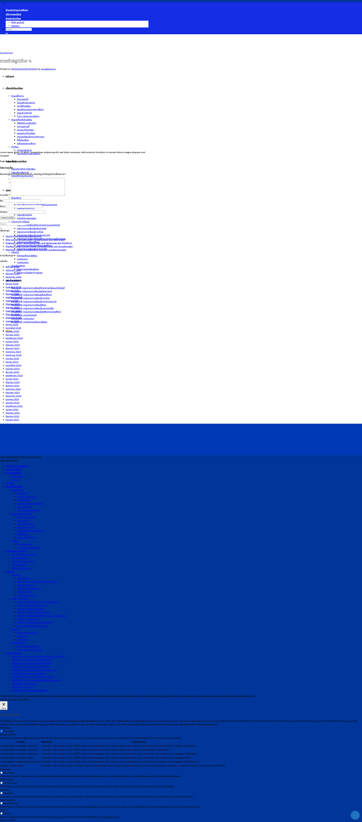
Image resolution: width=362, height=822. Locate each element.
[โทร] (355, 806)
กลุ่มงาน (15, 252)
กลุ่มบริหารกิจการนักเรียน (23, 169)
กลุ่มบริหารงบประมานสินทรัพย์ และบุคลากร (37, 581)
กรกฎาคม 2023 (13, 389)
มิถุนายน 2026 (13, 273)
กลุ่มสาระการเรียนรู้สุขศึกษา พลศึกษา (34, 622)
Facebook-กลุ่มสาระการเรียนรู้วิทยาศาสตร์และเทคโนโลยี (38, 288)
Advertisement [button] (7, 800)
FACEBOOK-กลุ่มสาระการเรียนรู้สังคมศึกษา (31, 294)
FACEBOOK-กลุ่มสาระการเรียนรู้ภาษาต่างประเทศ (34, 301)
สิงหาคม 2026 (13, 266)
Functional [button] (5, 769)
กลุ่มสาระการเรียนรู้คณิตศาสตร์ (31, 228)
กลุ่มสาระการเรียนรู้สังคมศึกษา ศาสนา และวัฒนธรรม (41, 615)
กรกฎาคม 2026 (13, 270)
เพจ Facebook (14, 653)
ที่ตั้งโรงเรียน (23, 534)
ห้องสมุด (15, 25)
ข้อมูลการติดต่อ (24, 507)
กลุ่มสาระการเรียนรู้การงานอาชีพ (32, 626)
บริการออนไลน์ (13, 14)
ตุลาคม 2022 (12, 409)
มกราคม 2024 (12, 368)
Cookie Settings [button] (8, 699)
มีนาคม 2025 (12, 324)
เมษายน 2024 (12, 358)
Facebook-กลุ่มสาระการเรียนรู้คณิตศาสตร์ (31, 291)
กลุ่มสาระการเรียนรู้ (20, 221)
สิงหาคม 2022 (12, 416)
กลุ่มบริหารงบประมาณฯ (22, 175)
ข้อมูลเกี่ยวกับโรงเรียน (21, 513)
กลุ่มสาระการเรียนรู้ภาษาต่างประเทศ (33, 612)
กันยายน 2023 (13, 382)
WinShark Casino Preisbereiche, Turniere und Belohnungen (36, 249)
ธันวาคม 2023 (12, 372)
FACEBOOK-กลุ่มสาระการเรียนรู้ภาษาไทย (30, 298)
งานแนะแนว (22, 259)
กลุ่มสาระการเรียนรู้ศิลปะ (28, 619)
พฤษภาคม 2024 (13, 355)
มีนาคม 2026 (12, 283)
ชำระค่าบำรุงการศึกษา (17, 10)
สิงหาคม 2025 (12, 307)
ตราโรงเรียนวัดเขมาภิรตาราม (30, 530)
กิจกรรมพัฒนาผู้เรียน (27, 255)
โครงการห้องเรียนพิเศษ (28, 269)
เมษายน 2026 (12, 280)
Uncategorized (6, 53)
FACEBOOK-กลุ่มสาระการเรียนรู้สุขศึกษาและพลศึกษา (36, 311)
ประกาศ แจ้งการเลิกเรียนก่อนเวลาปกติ (23, 236)
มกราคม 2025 (12, 331)
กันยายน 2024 (13, 345)
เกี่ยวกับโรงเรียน (14, 486)
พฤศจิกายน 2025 (14, 297)
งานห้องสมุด (23, 262)
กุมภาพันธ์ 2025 (13, 328)
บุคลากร (10, 571)
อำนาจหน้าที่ (22, 493)
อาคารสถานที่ (23, 520)
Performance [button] (7, 779)
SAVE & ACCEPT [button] (8, 820)
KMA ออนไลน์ (17, 22)
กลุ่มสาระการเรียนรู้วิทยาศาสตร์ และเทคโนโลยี (38, 225)
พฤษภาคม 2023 (13, 396)
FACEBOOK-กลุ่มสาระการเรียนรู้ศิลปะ (28, 305)
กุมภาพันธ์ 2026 (13, 287)
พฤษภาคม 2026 (13, 277)
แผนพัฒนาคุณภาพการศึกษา (30, 503)
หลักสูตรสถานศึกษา (26, 537)
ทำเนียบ (15, 147)
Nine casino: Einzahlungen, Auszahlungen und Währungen (35, 239)
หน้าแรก (10, 483)
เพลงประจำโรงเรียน (26, 527)
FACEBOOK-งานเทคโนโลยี (23, 315)
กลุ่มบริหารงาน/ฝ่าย (16, 161)
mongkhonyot (48, 69)
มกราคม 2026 (13, 290)
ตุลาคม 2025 (12, 300)
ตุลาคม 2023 (12, 379)
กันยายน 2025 (13, 304)
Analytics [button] (5, 789)
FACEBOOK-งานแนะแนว (22, 318)
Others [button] (3, 810)
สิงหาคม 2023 (12, 385)
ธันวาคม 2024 (12, 334)
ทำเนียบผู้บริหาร (24, 150)
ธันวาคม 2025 (12, 294)
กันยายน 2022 (13, 413)
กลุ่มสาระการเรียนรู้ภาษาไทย (30, 232)
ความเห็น (5, 195)
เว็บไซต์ (3, 212)
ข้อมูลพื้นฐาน (17, 490)
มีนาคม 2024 (12, 362)
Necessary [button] (5, 727)
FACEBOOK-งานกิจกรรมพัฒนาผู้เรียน (29, 322)
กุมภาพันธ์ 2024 (13, 365)
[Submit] (7, 33)
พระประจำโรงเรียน (25, 524)
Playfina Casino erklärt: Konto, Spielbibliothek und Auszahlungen (39, 246)
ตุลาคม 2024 (12, 341)
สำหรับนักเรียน (13, 18)
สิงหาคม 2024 (12, 348)
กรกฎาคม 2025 (13, 311)
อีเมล (2, 206)
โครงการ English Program (30, 272)
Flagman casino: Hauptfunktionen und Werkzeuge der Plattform (39, 243)
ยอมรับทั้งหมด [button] (24, 699)
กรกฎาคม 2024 (13, 351)
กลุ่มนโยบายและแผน (26, 218)
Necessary (8, 731)
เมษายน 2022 (12, 419)
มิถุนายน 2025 (13, 314)
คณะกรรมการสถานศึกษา (28, 547)
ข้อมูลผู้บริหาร (23, 578)
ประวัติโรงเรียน (24, 500)
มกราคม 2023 (12, 402)
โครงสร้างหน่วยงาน (26, 496)
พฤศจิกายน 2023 (14, 375)
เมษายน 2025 (12, 321)
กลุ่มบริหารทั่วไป (24, 215)
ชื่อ (1, 200)
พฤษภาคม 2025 (13, 317)
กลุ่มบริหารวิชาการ (25, 208)
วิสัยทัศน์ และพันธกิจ (26, 517)
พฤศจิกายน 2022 (14, 406)
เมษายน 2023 (12, 399)
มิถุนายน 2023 (13, 392)
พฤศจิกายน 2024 (14, 338)
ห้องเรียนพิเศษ (18, 643)
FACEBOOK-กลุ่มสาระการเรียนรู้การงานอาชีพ (32, 308)
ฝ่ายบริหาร (16, 198)
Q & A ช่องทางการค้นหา (28, 510)
